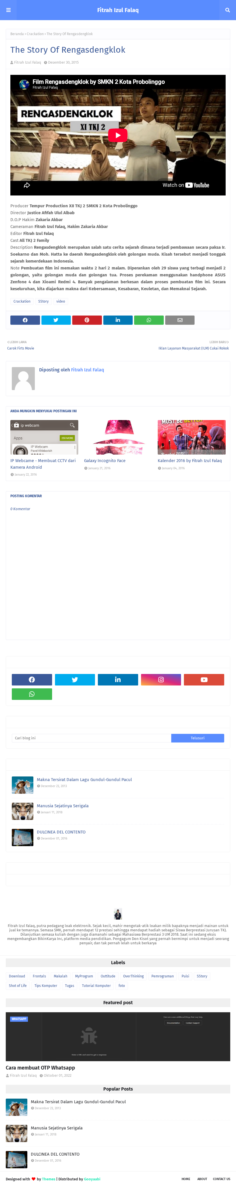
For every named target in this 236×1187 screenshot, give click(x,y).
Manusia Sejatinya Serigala (63, 805)
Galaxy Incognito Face (104, 460)
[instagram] (161, 679)
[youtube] (204, 679)
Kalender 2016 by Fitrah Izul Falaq (190, 460)
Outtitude (108, 976)
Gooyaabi (92, 1179)
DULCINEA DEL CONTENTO (61, 832)
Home (186, 1179)
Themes (48, 1179)
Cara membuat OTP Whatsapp (40, 1068)
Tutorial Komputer (96, 986)
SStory (43, 301)
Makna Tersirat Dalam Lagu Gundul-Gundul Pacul (84, 779)
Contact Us (221, 1179)
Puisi (185, 976)
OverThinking (133, 976)
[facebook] (32, 679)
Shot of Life (18, 986)
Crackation (35, 34)
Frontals (39, 976)
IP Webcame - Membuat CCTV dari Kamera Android (43, 464)
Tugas (69, 986)
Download (17, 976)
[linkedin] (118, 679)
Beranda (17, 34)
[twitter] (75, 679)
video (60, 301)
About (202, 1179)
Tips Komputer (46, 986)
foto (122, 986)
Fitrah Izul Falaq (118, 10)
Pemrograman (162, 976)
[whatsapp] (32, 694)
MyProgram (84, 976)
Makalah (60, 976)
